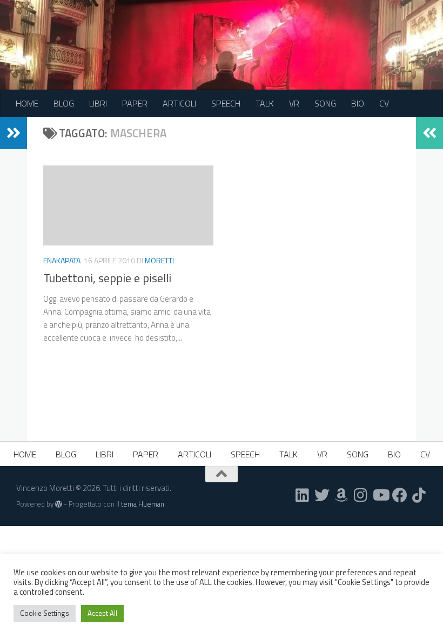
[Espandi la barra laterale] (13, 133)
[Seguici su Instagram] (360, 495)
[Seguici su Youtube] (380, 495)
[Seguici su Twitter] (322, 495)
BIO (357, 103)
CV (384, 103)
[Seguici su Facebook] (399, 495)
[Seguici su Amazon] (341, 495)
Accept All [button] (102, 613)
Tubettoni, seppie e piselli (107, 278)
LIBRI (98, 103)
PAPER (134, 103)
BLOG (63, 103)
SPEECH (225, 103)
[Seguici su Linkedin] (302, 495)
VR (294, 103)
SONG (325, 103)
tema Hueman (142, 504)
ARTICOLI (179, 103)
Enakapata (61, 260)
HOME (27, 103)
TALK (265, 103)
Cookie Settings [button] (44, 613)
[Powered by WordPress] (58, 504)
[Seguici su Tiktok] (419, 495)
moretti (159, 260)
